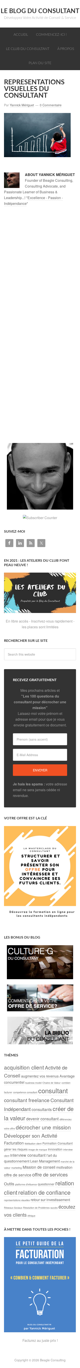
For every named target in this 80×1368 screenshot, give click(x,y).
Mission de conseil (39, 1167)
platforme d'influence (26, 1184)
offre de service (17, 1175)
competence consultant (25, 1092)
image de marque (37, 1149)
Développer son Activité (30, 1135)
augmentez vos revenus (40, 1076)
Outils (9, 1183)
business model (33, 1082)
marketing (16, 1167)
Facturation (14, 1143)
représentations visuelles (17, 1200)
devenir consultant (42, 1118)
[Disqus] (40, 270)
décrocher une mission (43, 1127)
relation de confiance (44, 1192)
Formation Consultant (57, 1143)
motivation (64, 1167)
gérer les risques (16, 1149)
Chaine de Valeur (51, 1082)
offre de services (50, 1174)
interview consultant (28, 1155)
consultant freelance (27, 1100)
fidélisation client (33, 1143)
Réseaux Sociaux (13, 1207)
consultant (53, 1090)
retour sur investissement (50, 1199)
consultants (42, 1109)
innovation (55, 1149)
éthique (31, 1215)
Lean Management (45, 1161)
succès (54, 1207)
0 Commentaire (51, 105)
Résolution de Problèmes (36, 1207)
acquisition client (24, 1067)
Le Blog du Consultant (40, 11)
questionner (46, 1184)
